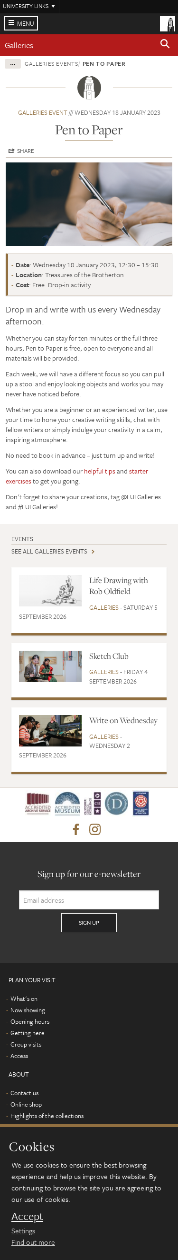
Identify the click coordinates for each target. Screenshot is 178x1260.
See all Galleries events (49, 551)
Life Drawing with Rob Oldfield (118, 586)
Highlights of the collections (47, 1115)
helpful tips (99, 471)
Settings (23, 1230)
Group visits (25, 1044)
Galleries (19, 45)
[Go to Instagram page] (95, 830)
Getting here (27, 1033)
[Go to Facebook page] (76, 830)
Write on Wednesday (123, 720)
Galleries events (51, 63)
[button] (165, 45)
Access (19, 1055)
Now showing (27, 1010)
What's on (23, 998)
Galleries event (42, 112)
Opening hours (29, 1021)
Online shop (26, 1104)
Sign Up (89, 922)
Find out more (33, 1242)
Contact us (24, 1093)
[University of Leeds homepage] (167, 23)
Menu (25, 23)
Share (25, 150)
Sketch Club (109, 656)
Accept (27, 1216)
